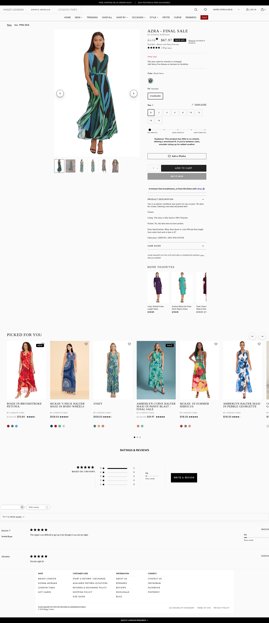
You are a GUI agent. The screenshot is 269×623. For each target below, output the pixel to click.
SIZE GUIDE (79, 597)
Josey (97, 403)
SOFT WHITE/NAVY (51, 426)
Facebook (154, 588)
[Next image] (133, 93)
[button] (134, 620)
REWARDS (191, 17)
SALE (204, 17)
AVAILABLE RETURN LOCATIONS (90, 583)
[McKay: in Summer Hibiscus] (199, 370)
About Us (121, 579)
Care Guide (154, 245)
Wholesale (122, 592)
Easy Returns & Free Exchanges (154, 3)
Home (9, 25)
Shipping (191, 40)
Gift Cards (44, 592)
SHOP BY (121, 17)
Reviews (121, 588)
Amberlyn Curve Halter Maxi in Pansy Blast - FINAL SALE (156, 406)
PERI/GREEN (142, 426)
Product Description (160, 199)
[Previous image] (60, 93)
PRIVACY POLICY (221, 608)
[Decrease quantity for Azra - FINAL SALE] (150, 168)
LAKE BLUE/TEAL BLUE (12, 426)
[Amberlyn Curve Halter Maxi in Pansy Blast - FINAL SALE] (156, 370)
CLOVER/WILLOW (98, 426)
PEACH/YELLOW (138, 426)
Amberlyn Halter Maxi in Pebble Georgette (241, 405)
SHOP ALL (107, 17)
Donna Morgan (47, 583)
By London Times (15, 413)
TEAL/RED (181, 426)
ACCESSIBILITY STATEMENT (181, 608)
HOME (67, 17)
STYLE (153, 17)
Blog (119, 597)
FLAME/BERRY (8, 426)
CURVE (177, 17)
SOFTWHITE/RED (55, 426)
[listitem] (59, 166)
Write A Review (184, 477)
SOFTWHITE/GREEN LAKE (59, 426)
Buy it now (177, 176)
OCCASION (137, 17)
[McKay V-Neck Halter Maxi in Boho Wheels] (69, 370)
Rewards (121, 583)
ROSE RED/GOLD (189, 426)
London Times (46, 588)
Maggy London (47, 579)
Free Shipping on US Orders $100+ (115, 3)
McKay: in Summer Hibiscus (194, 405)
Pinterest (154, 592)
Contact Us (155, 579)
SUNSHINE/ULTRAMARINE (16, 426)
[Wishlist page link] (205, 9)
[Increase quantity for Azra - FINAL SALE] (157, 168)
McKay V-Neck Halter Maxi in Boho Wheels (67, 405)
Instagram (154, 583)
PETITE (166, 17)
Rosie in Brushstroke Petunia (24, 405)
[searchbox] (9, 507)
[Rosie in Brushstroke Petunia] (26, 370)
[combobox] (13, 517)
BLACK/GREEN (150, 81)
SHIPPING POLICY (82, 592)
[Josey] (112, 370)
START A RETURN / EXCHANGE (89, 579)
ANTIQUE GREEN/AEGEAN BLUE (94, 426)
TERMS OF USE (204, 608)
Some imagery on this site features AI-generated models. (62, 607)
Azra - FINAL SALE (168, 31)
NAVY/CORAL (185, 426)
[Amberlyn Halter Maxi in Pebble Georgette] (242, 370)
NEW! (77, 17)
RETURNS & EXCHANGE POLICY (90, 588)
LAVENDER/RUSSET (102, 426)
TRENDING (92, 17)
